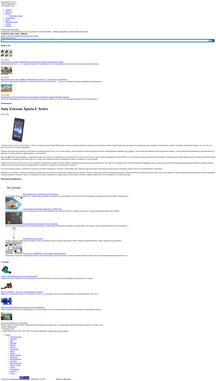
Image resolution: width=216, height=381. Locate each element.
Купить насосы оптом (29, 36)
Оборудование (15, 355)
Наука (12, 351)
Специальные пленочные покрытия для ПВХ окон (42, 209)
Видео (7, 14)
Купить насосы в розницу (11, 36)
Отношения (14, 369)
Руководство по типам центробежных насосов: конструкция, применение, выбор (32, 62)
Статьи (8, 24)
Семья (12, 367)
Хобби (12, 353)
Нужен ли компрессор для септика (14, 323)
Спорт (12, 373)
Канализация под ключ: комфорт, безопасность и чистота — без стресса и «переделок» (34, 79)
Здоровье (13, 361)
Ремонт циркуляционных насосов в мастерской (19, 276)
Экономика (14, 349)
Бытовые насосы (16, 16)
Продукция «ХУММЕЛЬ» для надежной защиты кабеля (44, 253)
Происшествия (15, 363)
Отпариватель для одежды (33, 239)
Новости (8, 12)
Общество (14, 357)
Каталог (8, 26)
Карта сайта (63, 331)
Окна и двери (15, 365)
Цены (7, 20)
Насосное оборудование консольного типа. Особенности (23, 307)
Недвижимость (15, 359)
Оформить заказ (11, 22)
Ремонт (13, 345)
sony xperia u (129, 151)
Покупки (13, 339)
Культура (13, 371)
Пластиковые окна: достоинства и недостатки (40, 194)
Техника (13, 343)
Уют (11, 341)
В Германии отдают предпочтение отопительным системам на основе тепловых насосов (35, 97)
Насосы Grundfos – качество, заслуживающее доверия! (22, 292)
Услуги (12, 347)
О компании (10, 18)
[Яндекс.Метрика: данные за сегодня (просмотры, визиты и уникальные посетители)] (63, 379)
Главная (8, 10)
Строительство (15, 337)
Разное (8, 335)
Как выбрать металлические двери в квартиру (40, 224)
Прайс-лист (53, 331)
